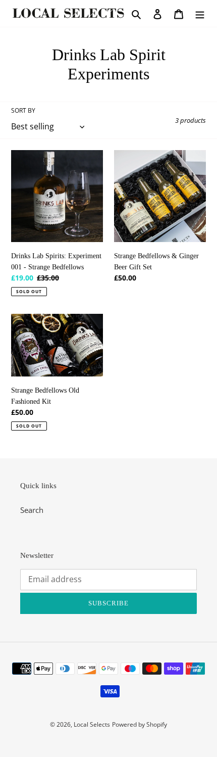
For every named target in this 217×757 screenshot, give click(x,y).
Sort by (23, 110)
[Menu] (199, 13)
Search (31, 510)
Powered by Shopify (139, 724)
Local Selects (92, 724)
